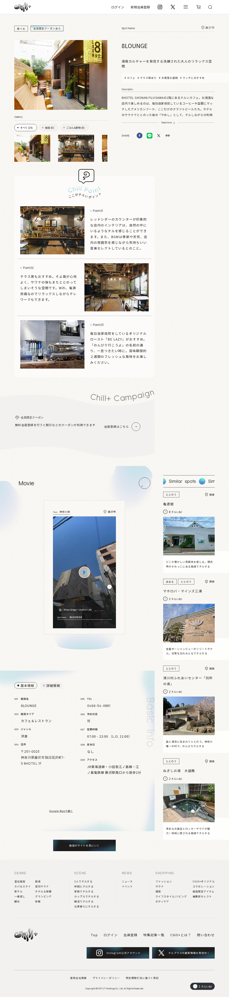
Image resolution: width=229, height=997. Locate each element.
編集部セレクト (202, 896)
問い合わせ (206, 934)
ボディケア (162, 901)
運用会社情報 (78, 978)
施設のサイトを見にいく (84, 845)
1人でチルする (83, 881)
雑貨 (158, 891)
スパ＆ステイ (22, 886)
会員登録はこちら (116, 426)
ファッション (163, 881)
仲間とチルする (84, 886)
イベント (127, 886)
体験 (38, 901)
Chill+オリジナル (204, 881)
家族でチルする (84, 891)
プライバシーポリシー (106, 978)
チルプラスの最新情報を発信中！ (189, 953)
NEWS (127, 873)
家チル (18, 891)
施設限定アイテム (204, 891)
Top (94, 934)
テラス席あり (148, 78)
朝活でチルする (84, 901)
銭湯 (38, 881)
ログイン (117, 7)
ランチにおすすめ (194, 78)
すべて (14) (26, 127)
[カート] (198, 7)
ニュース (127, 881)
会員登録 (130, 934)
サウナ (159, 886)
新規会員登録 (140, 7)
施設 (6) (49, 127)
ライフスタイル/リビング (171, 896)
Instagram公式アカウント (123, 953)
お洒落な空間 (169, 78)
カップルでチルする (86, 896)
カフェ (131, 78)
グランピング (43, 896)
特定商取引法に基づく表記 (142, 978)
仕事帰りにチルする (86, 906)
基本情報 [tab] (27, 685)
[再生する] (84, 572)
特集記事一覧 (154, 934)
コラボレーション (204, 886)
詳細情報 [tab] (53, 685)
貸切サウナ (42, 886)
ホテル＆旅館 (43, 891)
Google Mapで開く (61, 811)
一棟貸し (19, 896)
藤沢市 (210, 27)
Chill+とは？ (180, 934)
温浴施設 (19, 881)
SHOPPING (164, 873)
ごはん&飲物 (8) (75, 127)
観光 (17, 901)
